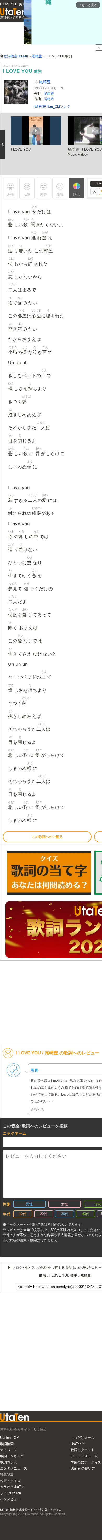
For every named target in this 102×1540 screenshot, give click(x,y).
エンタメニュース (13, 1468)
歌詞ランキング (12, 1456)
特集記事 (7, 1475)
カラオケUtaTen (12, 1487)
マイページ (8, 1450)
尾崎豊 (44, 82)
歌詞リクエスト (82, 1450)
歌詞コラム (8, 1462)
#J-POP (40, 107)
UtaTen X (78, 1444)
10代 (22, 1214)
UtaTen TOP (9, 1438)
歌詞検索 (7, 1444)
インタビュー (10, 1499)
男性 (29, 1204)
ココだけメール (82, 1438)
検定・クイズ (10, 1481)
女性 (64, 1204)
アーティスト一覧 (84, 1456)
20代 (43, 1214)
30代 (64, 1214)
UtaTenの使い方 (83, 1468)
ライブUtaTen (10, 1493)
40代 (85, 1214)
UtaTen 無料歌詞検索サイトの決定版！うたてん (31, 1509)
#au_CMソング (58, 107)
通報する (37, 1109)
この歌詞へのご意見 (47, 837)
